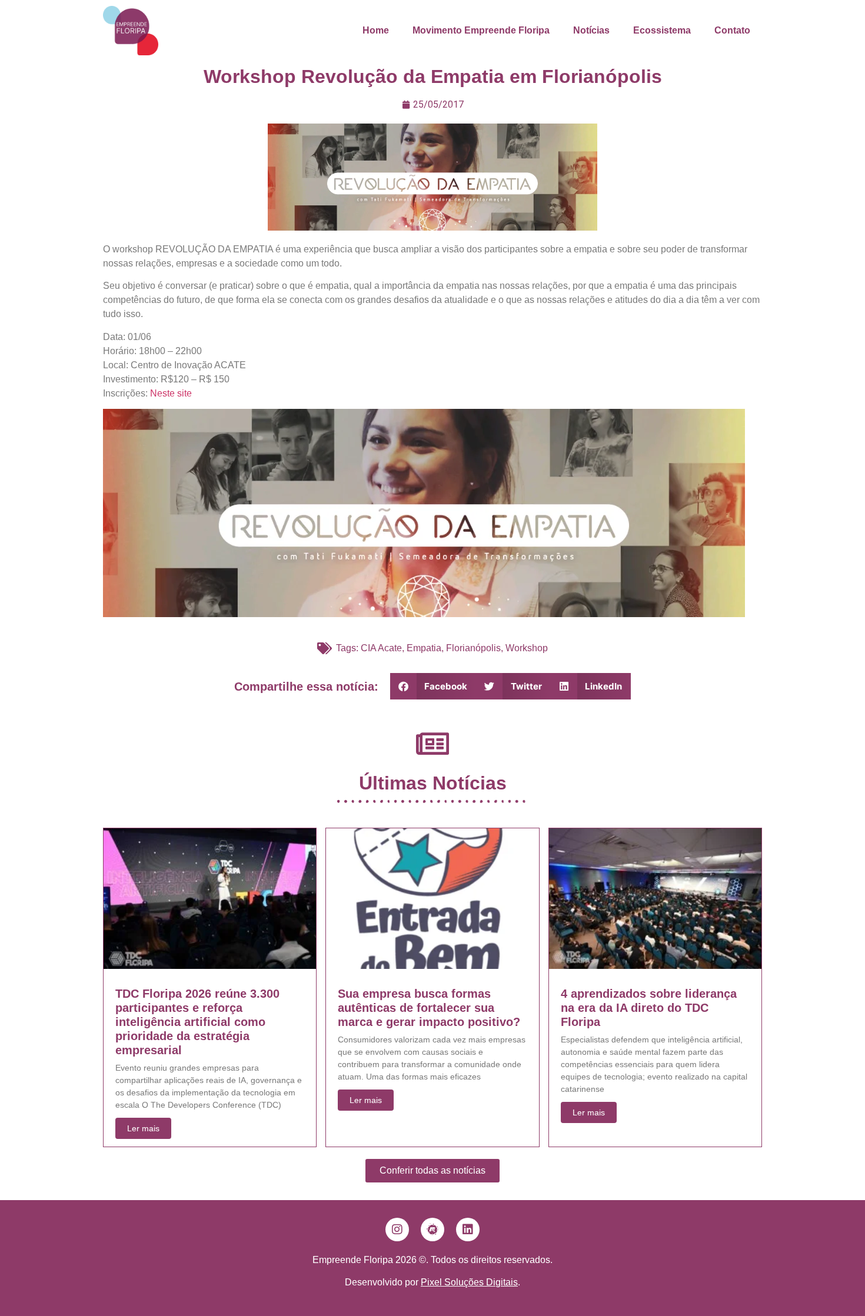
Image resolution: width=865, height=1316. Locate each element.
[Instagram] (397, 1229)
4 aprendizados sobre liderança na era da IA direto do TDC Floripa (649, 1007)
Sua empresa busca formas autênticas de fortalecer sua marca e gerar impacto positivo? (429, 1007)
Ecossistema (662, 30)
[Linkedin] (468, 1229)
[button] (433, 686)
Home (375, 30)
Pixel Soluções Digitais (469, 1282)
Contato (732, 30)
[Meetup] (432, 1229)
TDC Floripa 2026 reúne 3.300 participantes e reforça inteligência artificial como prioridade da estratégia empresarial (197, 1022)
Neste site (171, 393)
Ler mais (143, 1128)
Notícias (591, 30)
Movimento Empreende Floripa (481, 30)
